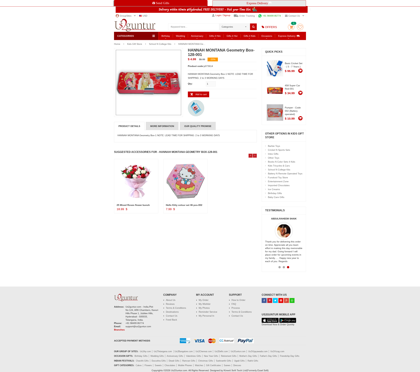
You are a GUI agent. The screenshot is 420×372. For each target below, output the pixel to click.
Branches (119, 329)
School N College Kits (160, 44)
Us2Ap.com (145, 351)
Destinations (172, 311)
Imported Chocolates (279, 185)
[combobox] (234, 25)
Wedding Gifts (157, 356)
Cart (291, 27)
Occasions (266, 36)
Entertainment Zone (278, 181)
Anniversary (197, 36)
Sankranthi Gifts (223, 361)
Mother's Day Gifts (248, 356)
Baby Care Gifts (276, 197)
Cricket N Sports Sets (279, 150)
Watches (199, 365)
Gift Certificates (213, 365)
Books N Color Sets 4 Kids (281, 161)
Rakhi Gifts (253, 361)
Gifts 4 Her (232, 36)
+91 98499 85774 (271, 15)
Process (235, 308)
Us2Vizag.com (277, 351)
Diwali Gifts (174, 361)
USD (145, 15)
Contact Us (171, 315)
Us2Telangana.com (163, 351)
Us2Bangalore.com (184, 351)
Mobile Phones (185, 365)
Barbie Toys (274, 146)
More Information (162, 126)
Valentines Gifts (193, 356)
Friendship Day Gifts (289, 356)
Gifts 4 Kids (249, 36)
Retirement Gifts (229, 356)
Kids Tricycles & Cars (279, 165)
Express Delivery (287, 36)
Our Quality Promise (197, 126)
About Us (170, 300)
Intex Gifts (273, 154)
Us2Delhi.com (221, 351)
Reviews (170, 304)
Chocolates (170, 365)
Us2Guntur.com (238, 351)
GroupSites (125, 15)
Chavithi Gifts (142, 361)
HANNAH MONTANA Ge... (191, 44)
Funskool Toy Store (278, 177)
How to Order (238, 300)
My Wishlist (204, 304)
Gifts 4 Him (215, 36)
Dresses (237, 365)
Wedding (180, 36)
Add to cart (201, 94)
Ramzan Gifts (188, 361)
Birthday (165, 36)
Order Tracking (247, 15)
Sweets (158, 365)
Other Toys (273, 157)
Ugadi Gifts (239, 361)
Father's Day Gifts (268, 356)
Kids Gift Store (135, 44)
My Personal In (206, 315)
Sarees (227, 365)
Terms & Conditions (176, 308)
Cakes (139, 365)
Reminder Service (208, 311)
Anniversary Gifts (175, 356)
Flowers (148, 365)
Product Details (129, 126)
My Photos (204, 308)
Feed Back (171, 319)
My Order (204, 300)
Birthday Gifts (275, 193)
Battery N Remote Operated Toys (285, 173)
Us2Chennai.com (204, 351)
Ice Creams (274, 189)
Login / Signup (222, 15)
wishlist (300, 27)
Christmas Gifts (205, 361)
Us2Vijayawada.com (258, 351)
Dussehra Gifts (159, 361)
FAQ (233, 304)
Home (117, 44)
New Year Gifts (211, 356)
